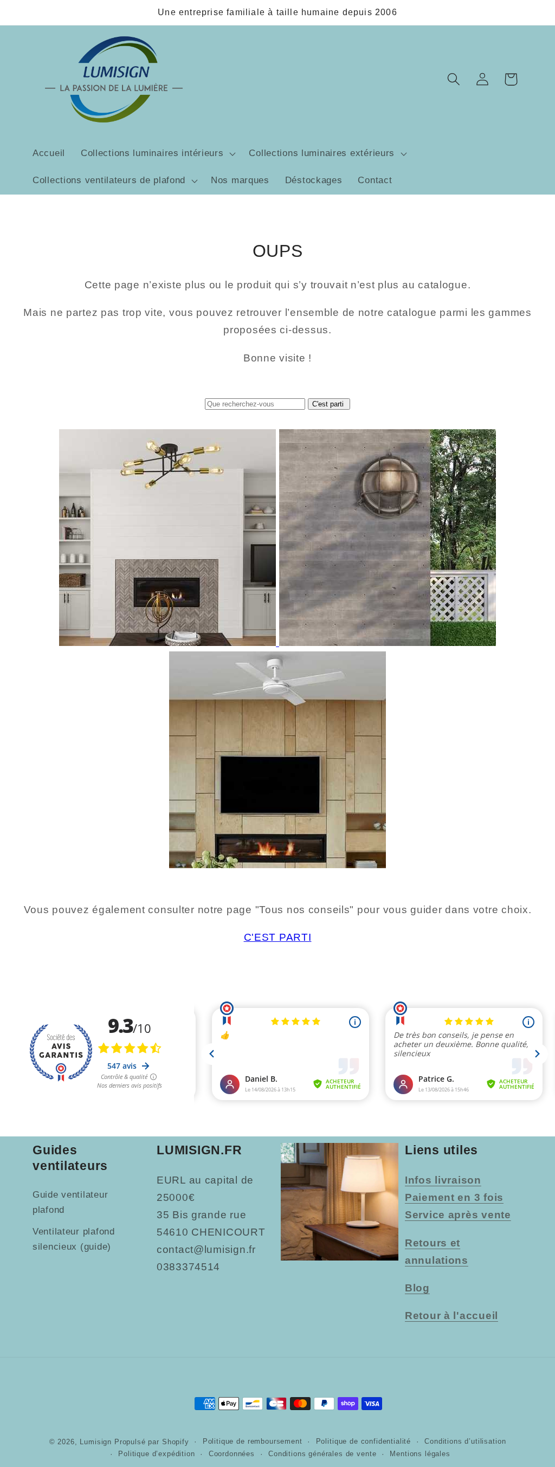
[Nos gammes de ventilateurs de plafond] (277, 864)
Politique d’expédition (156, 1454)
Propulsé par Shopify (151, 1442)
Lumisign (96, 1442)
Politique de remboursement (252, 1441)
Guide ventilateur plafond (70, 1202)
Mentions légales (420, 1454)
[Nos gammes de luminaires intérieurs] (169, 642)
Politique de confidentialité (363, 1441)
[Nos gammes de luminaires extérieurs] (387, 642)
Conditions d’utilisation (465, 1441)
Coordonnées (232, 1454)
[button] (157, 153)
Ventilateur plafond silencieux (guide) (74, 1239)
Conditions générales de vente (322, 1454)
